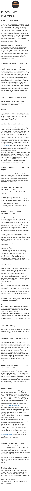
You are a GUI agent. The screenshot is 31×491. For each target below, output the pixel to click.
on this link (6, 145)
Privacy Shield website (13, 405)
